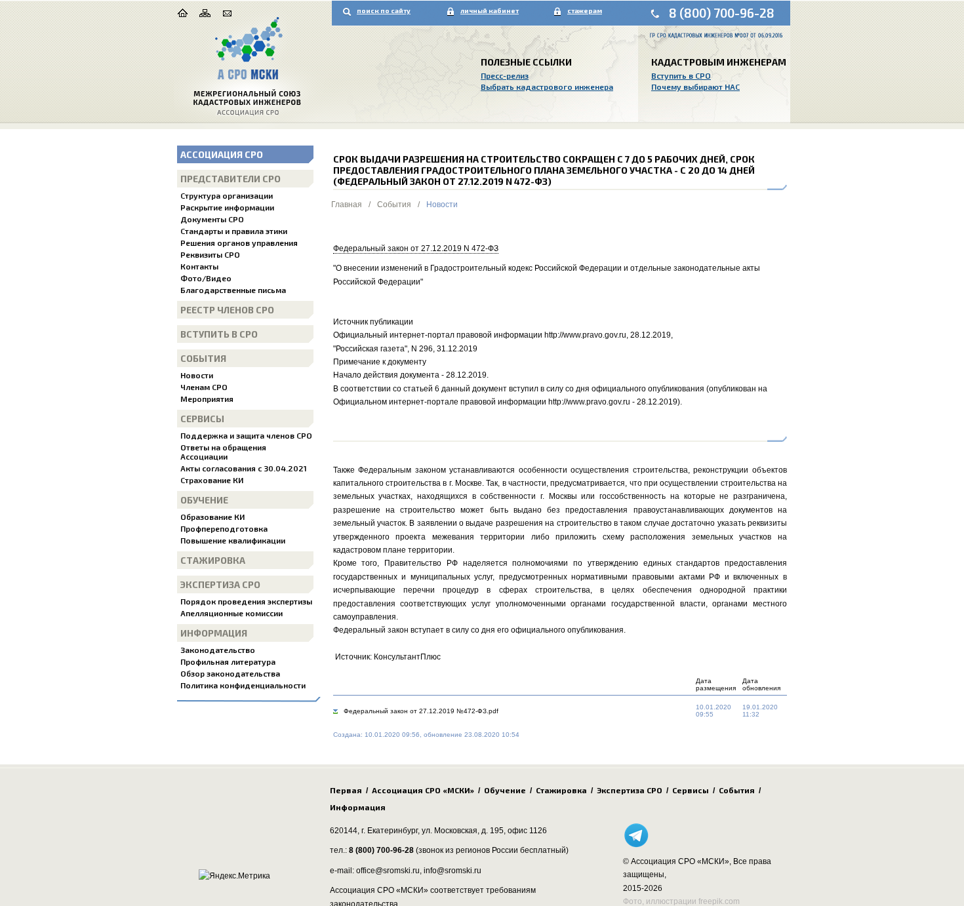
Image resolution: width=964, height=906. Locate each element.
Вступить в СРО (681, 75)
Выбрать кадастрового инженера (547, 86)
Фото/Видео (205, 278)
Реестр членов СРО (227, 309)
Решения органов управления (239, 242)
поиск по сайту (384, 10)
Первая (346, 790)
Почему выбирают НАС (695, 86)
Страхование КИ (211, 479)
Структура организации (226, 195)
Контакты (199, 266)
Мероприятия (206, 398)
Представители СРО (230, 178)
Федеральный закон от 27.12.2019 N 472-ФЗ (415, 248)
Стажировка (212, 560)
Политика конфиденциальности (243, 685)
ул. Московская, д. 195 (463, 830)
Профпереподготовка (224, 528)
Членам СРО (204, 386)
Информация (213, 633)
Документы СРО (212, 219)
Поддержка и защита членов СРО (246, 435)
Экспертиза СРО (220, 584)
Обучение (204, 499)
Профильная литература (227, 661)
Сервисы (202, 418)
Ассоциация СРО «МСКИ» (423, 790)
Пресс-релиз (505, 75)
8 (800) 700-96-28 (721, 12)
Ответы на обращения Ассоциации (223, 452)
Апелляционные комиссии (231, 613)
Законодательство (217, 649)
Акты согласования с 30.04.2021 (243, 468)
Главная (346, 204)
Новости (196, 375)
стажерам (584, 10)
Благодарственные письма (233, 289)
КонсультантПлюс (407, 656)
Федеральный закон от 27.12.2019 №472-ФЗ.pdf (421, 711)
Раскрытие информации (227, 207)
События (203, 358)
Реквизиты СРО (210, 254)
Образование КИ (212, 516)
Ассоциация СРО (221, 154)
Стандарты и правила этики (233, 230)
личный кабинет (489, 10)
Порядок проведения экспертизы (246, 601)
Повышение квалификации (232, 540)
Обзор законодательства (230, 673)
